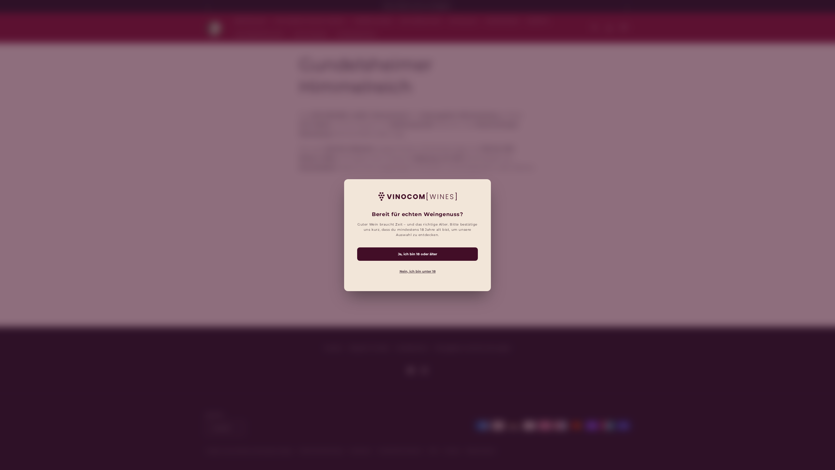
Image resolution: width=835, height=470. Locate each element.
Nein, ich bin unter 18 (418, 271)
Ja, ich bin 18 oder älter (417, 254)
